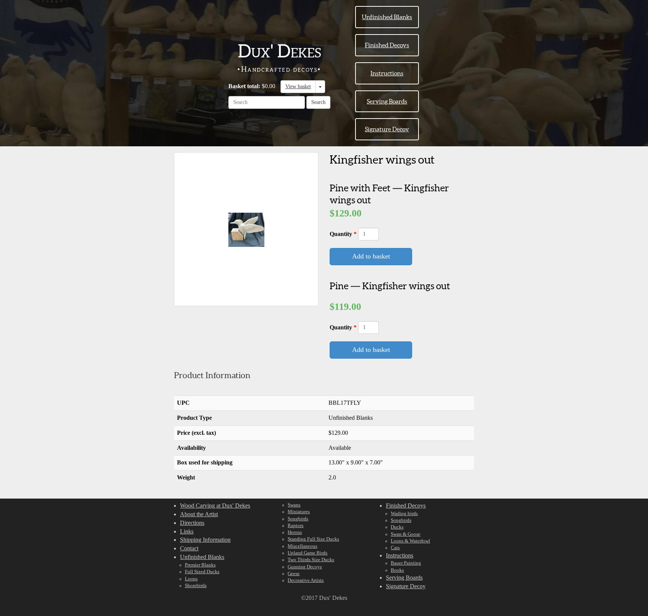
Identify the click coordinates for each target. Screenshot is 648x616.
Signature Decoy (387, 129)
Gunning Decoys (305, 566)
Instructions (387, 73)
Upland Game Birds (307, 553)
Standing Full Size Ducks (313, 539)
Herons (295, 532)
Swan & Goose (405, 534)
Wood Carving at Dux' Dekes (215, 505)
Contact (189, 548)
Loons (191, 578)
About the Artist (199, 514)
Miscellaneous (302, 546)
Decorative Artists (306, 580)
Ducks (397, 527)
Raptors (295, 525)
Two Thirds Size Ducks (311, 559)
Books (397, 570)
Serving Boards (387, 101)
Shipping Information (205, 539)
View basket (298, 86)
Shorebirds (196, 585)
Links (187, 531)
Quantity (342, 234)
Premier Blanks (200, 565)
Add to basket (371, 256)
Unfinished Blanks (387, 17)
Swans (294, 505)
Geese (294, 573)
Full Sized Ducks (202, 571)
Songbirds (298, 518)
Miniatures (299, 511)
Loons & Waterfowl (410, 541)
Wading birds (404, 513)
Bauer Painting (406, 563)
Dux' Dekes (279, 51)
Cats (395, 547)
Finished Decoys (387, 45)
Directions (192, 523)
